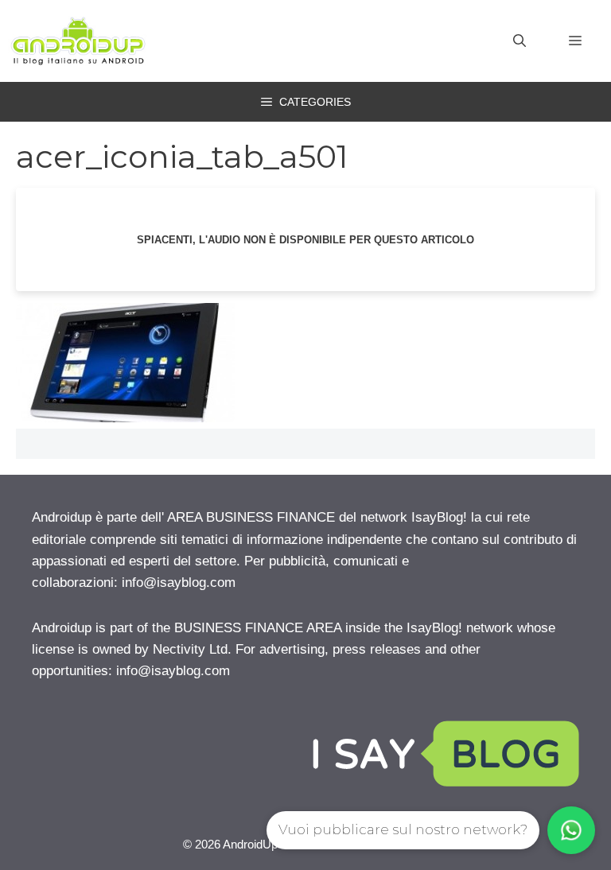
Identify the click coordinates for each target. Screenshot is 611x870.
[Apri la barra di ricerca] (519, 41)
